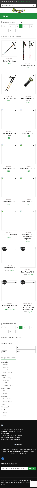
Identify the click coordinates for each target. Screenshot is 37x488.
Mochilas (4, 396)
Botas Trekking (7, 377)
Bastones (5, 364)
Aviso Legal (22, 480)
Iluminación (6, 370)
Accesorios (4, 362)
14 (13, 30)
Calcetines (6, 380)
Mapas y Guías (5, 388)
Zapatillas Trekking (8, 385)
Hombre (5, 412)
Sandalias (5, 383)
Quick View (7, 54)
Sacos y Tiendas (7, 372)
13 (10, 30)
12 (6, 30)
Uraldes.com (5, 485)
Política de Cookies (15, 483)
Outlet (3, 404)
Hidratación (6, 367)
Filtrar (4, 351)
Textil (3, 410)
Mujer (4, 415)
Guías (4, 391)
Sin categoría (5, 407)
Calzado (3, 375)
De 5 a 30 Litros (7, 398)
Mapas (5, 393)
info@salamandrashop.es (24, 1)
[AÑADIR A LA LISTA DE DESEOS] (15, 42)
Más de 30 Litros (7, 401)
